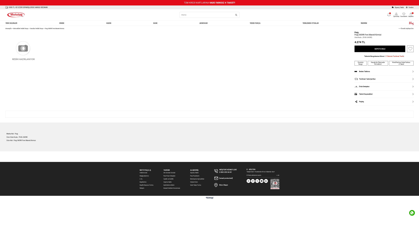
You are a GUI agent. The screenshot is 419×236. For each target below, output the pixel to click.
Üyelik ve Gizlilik (168, 179)
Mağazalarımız (144, 176)
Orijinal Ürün (194, 182)
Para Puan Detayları (169, 176)
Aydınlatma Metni (168, 185)
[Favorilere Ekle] (410, 49)
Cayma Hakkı (167, 182)
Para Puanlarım (194, 176)
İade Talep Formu (195, 185)
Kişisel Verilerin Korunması (171, 188)
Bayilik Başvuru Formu (146, 185)
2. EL (141, 179)
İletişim (142, 188)
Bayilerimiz (143, 182)
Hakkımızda (143, 173)
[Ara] (236, 15)
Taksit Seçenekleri (366, 94)
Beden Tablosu (364, 71)
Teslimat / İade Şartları (367, 79)
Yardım (411, 7)
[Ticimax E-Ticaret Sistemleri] (209, 198)
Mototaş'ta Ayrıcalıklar (197, 179)
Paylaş (361, 101)
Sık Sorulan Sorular (169, 173)
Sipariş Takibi (399, 7)
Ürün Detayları (364, 86)
